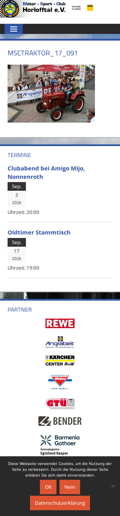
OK (48, 487)
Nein (69, 487)
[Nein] (113, 486)
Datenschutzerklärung (60, 502)
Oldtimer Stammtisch (39, 232)
